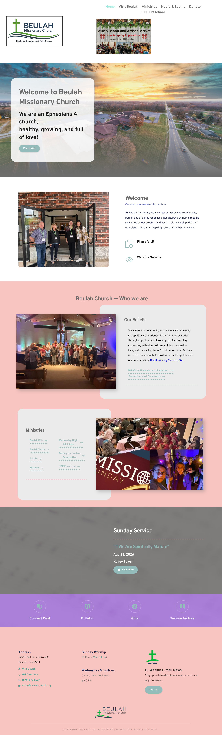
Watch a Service (149, 257)
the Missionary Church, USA (166, 360)
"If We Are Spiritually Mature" (141, 547)
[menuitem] (110, 7)
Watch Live (99, 657)
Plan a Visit (145, 242)
